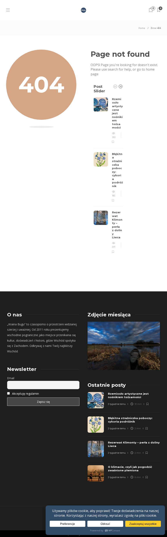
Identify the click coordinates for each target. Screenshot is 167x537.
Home (141, 27)
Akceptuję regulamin (25, 393)
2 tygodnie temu (117, 404)
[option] (108, 175)
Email (10, 378)
